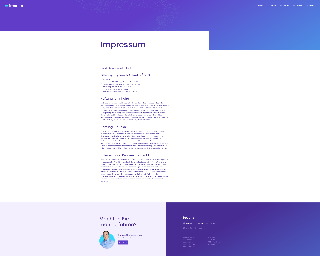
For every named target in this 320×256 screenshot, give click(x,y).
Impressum (212, 237)
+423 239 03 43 (189, 244)
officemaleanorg (134, 84)
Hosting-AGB (217, 242)
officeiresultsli (189, 247)
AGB (209, 242)
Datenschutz (212, 239)
